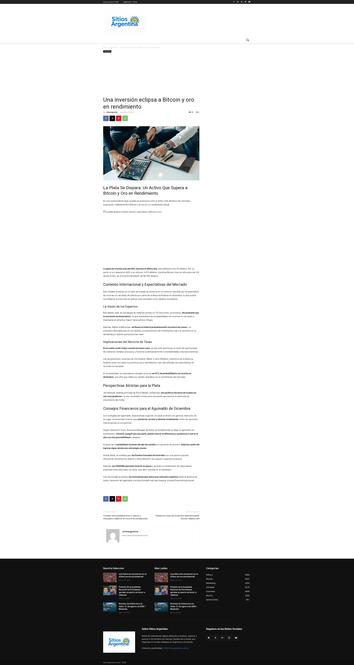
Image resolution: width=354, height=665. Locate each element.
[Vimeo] (245, 2)
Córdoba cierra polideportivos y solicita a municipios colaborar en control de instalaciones (125, 517)
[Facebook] (233, 2)
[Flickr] (222, 638)
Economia (113, 47)
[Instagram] (237, 2)
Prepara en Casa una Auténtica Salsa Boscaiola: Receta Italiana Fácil (177, 517)
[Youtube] (249, 2)
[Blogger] (208, 638)
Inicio (105, 47)
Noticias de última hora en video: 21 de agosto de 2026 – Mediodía (132, 606)
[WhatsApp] (125, 118)
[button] (247, 40)
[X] (241, 2)
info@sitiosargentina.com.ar (176, 648)
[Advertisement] (151, 75)
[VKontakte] (236, 638)
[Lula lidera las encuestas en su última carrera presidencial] (110, 577)
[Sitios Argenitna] (119, 642)
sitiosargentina (112, 112)
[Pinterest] (118, 118)
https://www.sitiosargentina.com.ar (135, 535)
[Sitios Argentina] (125, 21)
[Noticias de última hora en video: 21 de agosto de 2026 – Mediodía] (110, 607)
